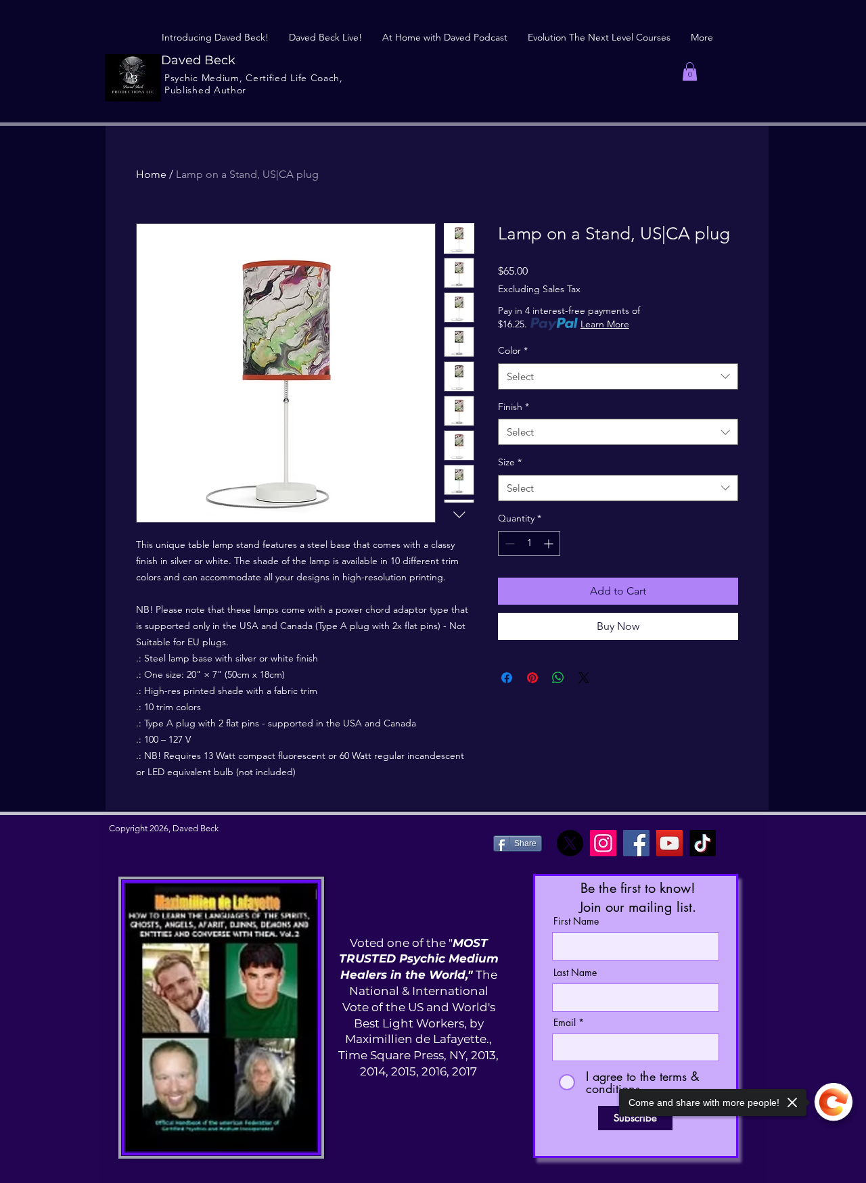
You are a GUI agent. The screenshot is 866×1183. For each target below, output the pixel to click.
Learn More (604, 324)
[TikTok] (702, 843)
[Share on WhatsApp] (558, 678)
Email (564, 1022)
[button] (690, 71)
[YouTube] (669, 843)
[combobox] (618, 376)
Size (510, 462)
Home (151, 174)
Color (513, 350)
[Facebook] (636, 843)
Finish (513, 406)
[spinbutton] (529, 543)
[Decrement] (508, 543)
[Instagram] (603, 843)
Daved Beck (198, 60)
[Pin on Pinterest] (532, 678)
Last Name (575, 972)
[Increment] (549, 543)
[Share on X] (584, 678)
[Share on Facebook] (507, 678)
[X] (570, 843)
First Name (576, 921)
